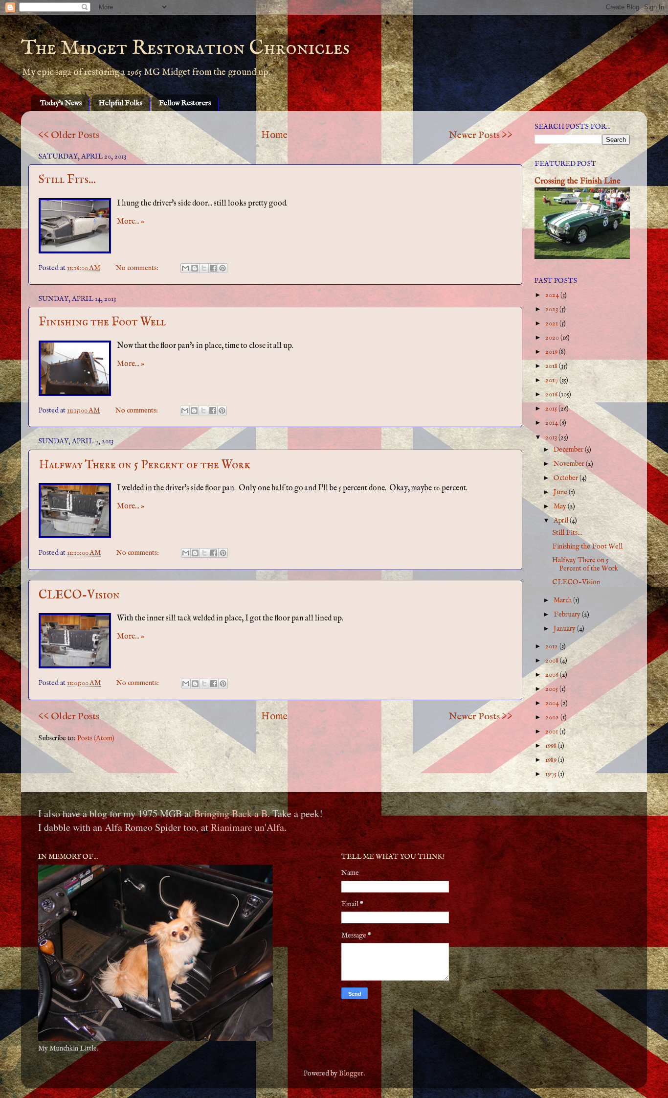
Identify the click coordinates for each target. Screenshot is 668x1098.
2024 (552, 295)
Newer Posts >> (480, 135)
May (561, 506)
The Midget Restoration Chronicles (185, 48)
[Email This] (185, 268)
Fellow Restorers (185, 103)
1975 (551, 774)
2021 (552, 323)
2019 (552, 351)
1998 (551, 745)
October (566, 478)
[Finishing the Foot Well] (75, 368)
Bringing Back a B (230, 813)
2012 (552, 646)
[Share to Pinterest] (222, 268)
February (568, 614)
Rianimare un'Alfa (247, 827)
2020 (552, 337)
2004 (552, 703)
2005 (552, 689)
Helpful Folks (120, 103)
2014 (552, 422)
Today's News (61, 103)
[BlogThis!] (195, 268)
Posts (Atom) (95, 738)
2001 (552, 731)
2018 (552, 366)
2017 (552, 380)
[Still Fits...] (75, 226)
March (563, 600)
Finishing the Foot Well (102, 322)
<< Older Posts (68, 135)
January (565, 628)
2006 (552, 674)
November (570, 463)
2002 (552, 717)
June (561, 492)
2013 (551, 437)
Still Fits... (67, 179)
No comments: (138, 268)
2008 (552, 660)
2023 (552, 309)
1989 (551, 759)
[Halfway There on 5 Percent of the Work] (75, 510)
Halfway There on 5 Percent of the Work (144, 465)
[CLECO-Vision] (75, 640)
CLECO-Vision (79, 595)
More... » (130, 222)
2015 (551, 408)
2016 (552, 394)
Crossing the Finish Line (577, 181)
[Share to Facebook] (213, 268)
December (569, 449)
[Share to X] (204, 268)
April (562, 520)
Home (274, 135)
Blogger (351, 1073)
